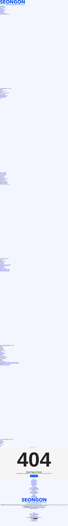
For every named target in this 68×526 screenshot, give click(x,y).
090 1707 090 (35, 513)
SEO (1, 351)
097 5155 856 (35, 514)
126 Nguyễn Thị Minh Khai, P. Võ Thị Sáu (38, 507)
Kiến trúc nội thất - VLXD (4, 265)
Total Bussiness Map (3, 96)
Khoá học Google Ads (3, 182)
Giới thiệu (1, 8)
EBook (1, 359)
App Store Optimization (4, 178)
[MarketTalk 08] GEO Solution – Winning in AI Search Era (9, 363)
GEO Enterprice (2, 94)
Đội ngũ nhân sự (2, 9)
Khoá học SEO (34, 491)
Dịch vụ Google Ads (34, 487)
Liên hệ (1, 443)
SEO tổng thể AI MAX (3, 95)
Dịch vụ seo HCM (3, 173)
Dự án (1, 442)
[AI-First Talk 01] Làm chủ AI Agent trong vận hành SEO (9, 362)
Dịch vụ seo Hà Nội (3, 172)
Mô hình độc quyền (3, 13)
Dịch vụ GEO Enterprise (34, 488)
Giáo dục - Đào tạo (3, 268)
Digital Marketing (34, 496)
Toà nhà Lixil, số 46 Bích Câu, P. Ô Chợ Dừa (36, 506)
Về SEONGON (34, 480)
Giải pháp (1, 262)
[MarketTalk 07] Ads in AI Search (5, 364)
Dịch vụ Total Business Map (34, 489)
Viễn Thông (2, 267)
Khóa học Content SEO (4, 183)
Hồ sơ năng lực (2, 10)
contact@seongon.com (34, 516)
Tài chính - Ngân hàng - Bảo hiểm (5, 264)
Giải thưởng (2, 11)
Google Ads (2, 176)
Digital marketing (2, 353)
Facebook (1, 354)
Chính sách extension (34, 520)
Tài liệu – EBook (34, 497)
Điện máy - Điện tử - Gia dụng (5, 270)
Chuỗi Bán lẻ (2, 266)
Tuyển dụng (2, 12)
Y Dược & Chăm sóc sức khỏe (5, 269)
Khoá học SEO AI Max (3, 181)
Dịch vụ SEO (34, 486)
